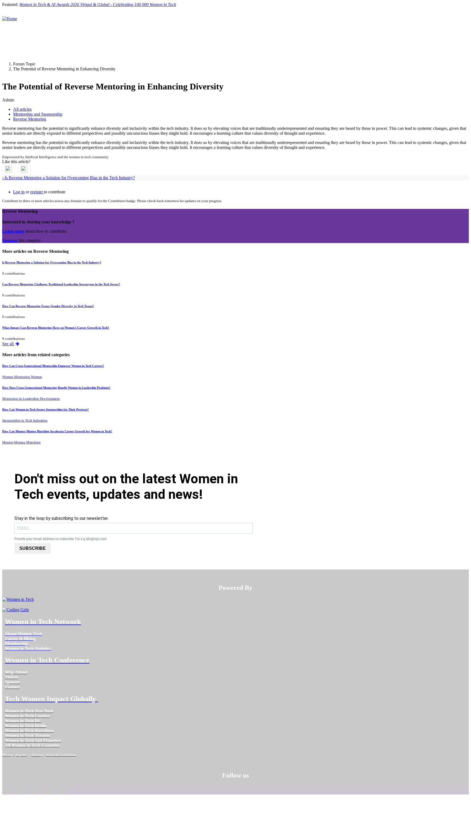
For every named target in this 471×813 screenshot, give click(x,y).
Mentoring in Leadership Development (31, 399)
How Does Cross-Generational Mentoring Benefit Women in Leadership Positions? (56, 387)
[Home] (9, 18)
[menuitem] (23, 633)
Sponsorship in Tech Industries (24, 420)
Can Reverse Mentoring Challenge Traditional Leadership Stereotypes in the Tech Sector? (61, 284)
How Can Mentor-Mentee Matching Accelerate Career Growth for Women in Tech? (57, 431)
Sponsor (10, 240)
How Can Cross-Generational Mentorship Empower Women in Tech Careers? (53, 365)
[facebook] (7, 790)
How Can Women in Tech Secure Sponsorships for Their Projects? (45, 409)
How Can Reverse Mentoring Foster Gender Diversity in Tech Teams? (48, 306)
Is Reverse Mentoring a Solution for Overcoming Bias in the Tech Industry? (68, 177)
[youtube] (61, 790)
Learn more (13, 231)
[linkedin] (21, 790)
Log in (19, 192)
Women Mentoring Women (22, 377)
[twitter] (47, 790)
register (37, 192)
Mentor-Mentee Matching (21, 442)
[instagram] (34, 790)
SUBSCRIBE (32, 548)
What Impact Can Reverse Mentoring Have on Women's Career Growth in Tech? (55, 327)
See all (8, 343)
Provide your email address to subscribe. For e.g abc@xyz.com (60, 539)
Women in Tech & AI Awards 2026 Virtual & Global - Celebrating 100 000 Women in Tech (97, 4)
